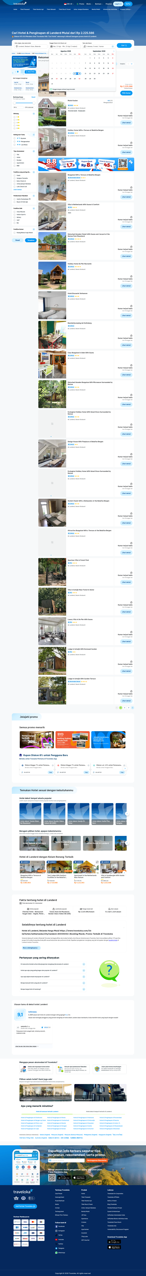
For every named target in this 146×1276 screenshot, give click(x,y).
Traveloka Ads (111, 1226)
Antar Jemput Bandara (88, 1208)
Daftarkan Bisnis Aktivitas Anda (117, 1219)
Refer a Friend (112, 1201)
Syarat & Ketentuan (113, 1211)
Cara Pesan (58, 1193)
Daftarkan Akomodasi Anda (116, 1215)
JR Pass (83, 1215)
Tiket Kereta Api (86, 1201)
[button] (118, 4)
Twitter (60, 1244)
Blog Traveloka (112, 1204)
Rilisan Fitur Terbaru (61, 1215)
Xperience (84, 1219)
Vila (82, 1226)
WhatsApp (61, 1253)
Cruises (83, 1222)
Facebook (61, 1226)
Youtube (61, 1239)
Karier (57, 1204)
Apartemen (85, 1229)
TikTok (60, 1235)
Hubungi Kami (59, 1197)
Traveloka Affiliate (113, 1197)
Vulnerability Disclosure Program (118, 1229)
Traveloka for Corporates (115, 1193)
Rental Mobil (85, 1211)
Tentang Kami (59, 1211)
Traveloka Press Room (114, 1222)
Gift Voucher (85, 1240)
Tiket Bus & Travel (87, 1204)
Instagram (61, 1231)
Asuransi (84, 1233)
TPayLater (84, 1236)
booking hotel (113, 940)
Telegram (61, 1248)
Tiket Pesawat (85, 1197)
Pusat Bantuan (59, 1201)
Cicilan (57, 1208)
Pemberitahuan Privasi (114, 1208)
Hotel (83, 1193)
